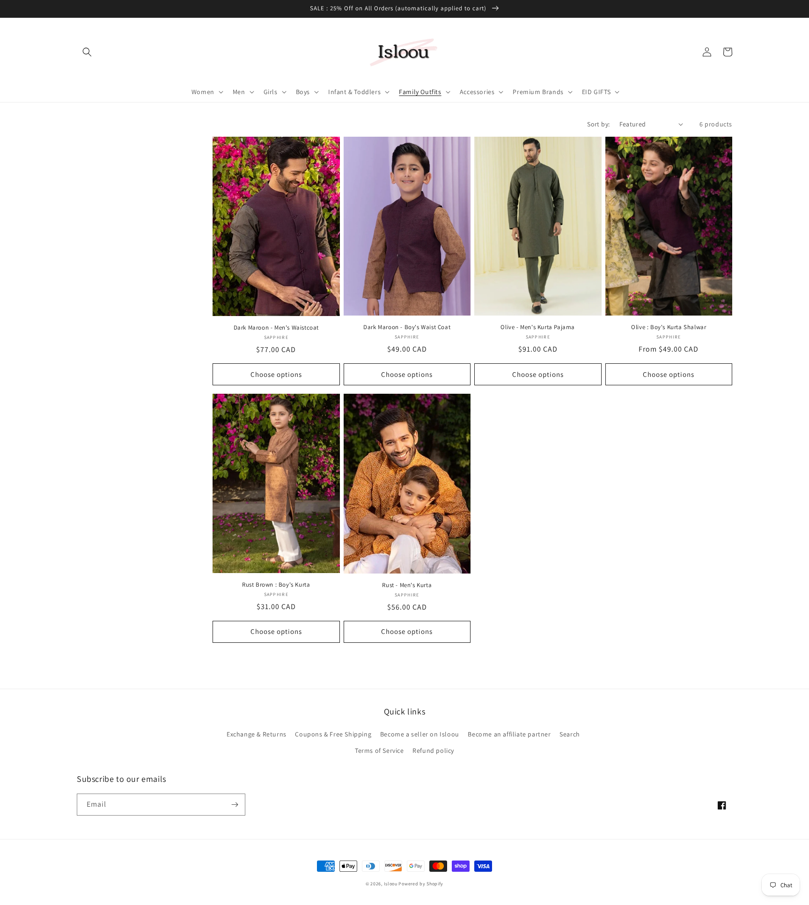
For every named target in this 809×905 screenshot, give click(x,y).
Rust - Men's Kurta (407, 585)
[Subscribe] (234, 805)
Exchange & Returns (257, 734)
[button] (87, 52)
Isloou (390, 884)
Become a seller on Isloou (419, 734)
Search (569, 734)
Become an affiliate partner (509, 734)
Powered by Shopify (420, 884)
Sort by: (598, 124)
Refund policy (433, 750)
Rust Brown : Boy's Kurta (276, 585)
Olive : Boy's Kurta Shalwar (668, 327)
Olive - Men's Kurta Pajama (537, 327)
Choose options (276, 374)
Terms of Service (379, 750)
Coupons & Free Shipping (333, 734)
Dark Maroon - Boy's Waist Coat (406, 327)
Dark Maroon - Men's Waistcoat (276, 327)
